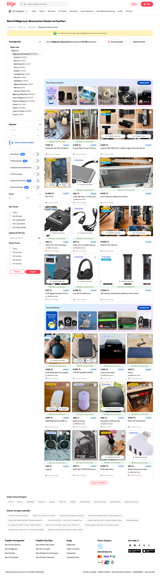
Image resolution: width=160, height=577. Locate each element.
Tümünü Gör (144, 83)
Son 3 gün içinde (19, 220)
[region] (98, 95)
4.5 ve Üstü (17, 264)
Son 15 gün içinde (19, 227)
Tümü (15, 213)
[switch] (36, 154)
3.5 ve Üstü (17, 256)
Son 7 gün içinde (19, 224)
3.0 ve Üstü (17, 252)
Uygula (33, 272)
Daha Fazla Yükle (99, 483)
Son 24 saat (17, 216)
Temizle (17, 272)
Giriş (134, 4)
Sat (148, 4)
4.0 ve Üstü (17, 260)
